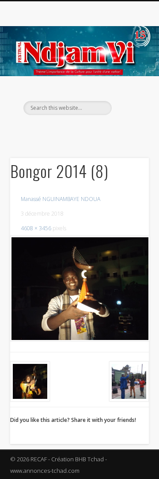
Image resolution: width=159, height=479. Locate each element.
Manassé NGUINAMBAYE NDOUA (60, 199)
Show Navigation (128, 79)
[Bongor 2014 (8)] (79, 288)
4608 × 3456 (36, 228)
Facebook (78, 130)
